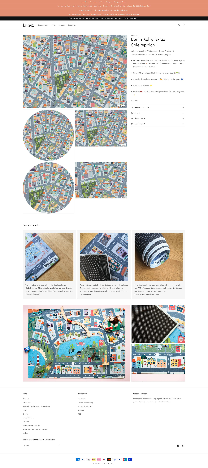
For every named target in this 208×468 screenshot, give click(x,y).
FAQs (24, 410)
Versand (81, 410)
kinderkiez (101, 464)
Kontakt (25, 414)
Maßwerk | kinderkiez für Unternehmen (36, 406)
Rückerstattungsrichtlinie (31, 425)
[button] (179, 25)
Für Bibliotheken (28, 418)
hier (168, 402)
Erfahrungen (27, 403)
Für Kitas (26, 422)
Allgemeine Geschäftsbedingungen (35, 429)
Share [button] (136, 101)
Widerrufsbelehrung (85, 406)
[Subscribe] (59, 445)
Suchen (25, 433)
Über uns (26, 399)
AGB (79, 414)
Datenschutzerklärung (85, 403)
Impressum (81, 399)
